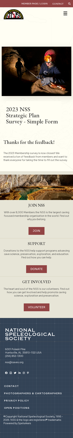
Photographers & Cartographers (33, 393)
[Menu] (65, 13)
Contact (57, 3)
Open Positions (17, 407)
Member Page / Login (34, 3)
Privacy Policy (16, 400)
